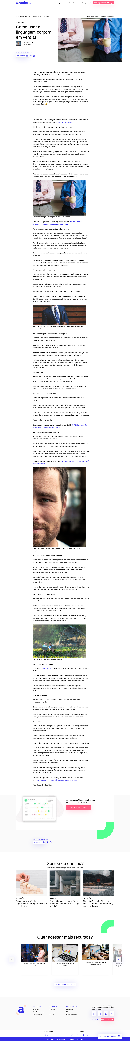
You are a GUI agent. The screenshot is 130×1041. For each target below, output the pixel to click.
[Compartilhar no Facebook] (30, 56)
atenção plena (48, 668)
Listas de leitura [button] (73, 3)
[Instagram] (105, 1013)
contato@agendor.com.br (48, 1035)
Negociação (20, 22)
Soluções (52, 1009)
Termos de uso (61, 1039)
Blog (67, 1012)
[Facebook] (94, 1013)
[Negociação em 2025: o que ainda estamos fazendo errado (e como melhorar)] (98, 883)
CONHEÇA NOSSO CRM (102, 3)
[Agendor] (22, 3)
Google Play (88, 1035)
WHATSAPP (21, 56)
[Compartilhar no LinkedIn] (34, 56)
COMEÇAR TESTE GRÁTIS (77, 808)
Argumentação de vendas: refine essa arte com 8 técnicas (56, 780)
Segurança (80, 1039)
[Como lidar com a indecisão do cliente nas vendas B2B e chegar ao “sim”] (65, 883)
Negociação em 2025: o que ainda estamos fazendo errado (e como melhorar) (98, 903)
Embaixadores (37, 1015)
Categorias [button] (85, 3)
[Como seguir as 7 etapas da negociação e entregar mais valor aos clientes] (31, 883)
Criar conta (106, 1019)
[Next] (118, 959)
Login (94, 1019)
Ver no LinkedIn (27, 44)
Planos (52, 1015)
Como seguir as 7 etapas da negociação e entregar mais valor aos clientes (31, 903)
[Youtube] (111, 1013)
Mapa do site (50, 1039)
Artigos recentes (61, 3)
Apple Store (77, 1035)
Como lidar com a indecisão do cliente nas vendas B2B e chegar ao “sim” (65, 903)
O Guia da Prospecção (64, 122)
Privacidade (71, 1039)
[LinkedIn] (100, 1013)
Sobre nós (36, 1009)
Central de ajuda (71, 1015)
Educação (69, 1009)
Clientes (52, 1012)
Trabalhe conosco (38, 1012)
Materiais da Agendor (64, 984)
